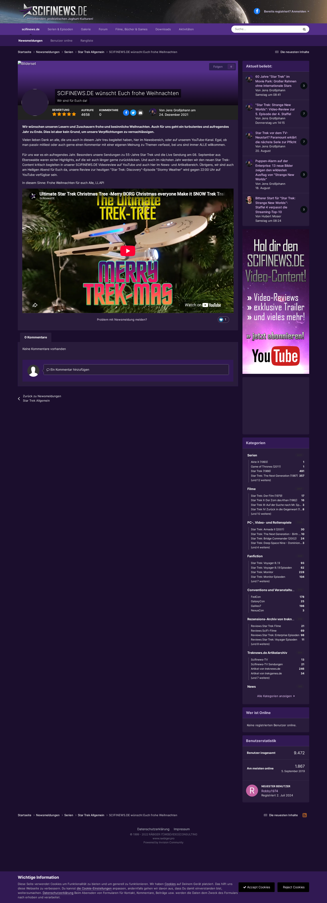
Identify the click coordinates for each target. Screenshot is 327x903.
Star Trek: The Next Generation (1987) (277, 475)
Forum (103, 29)
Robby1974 (269, 791)
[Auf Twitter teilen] (133, 113)
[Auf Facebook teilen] (126, 113)
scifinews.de (31, 29)
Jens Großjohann (178, 110)
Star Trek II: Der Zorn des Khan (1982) (277, 500)
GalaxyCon (277, 601)
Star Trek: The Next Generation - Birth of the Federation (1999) (279, 534)
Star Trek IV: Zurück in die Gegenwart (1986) (278, 509)
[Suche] (304, 29)
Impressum (182, 829)
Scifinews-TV (277, 659)
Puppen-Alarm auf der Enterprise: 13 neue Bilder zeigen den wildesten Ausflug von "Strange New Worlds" (274, 170)
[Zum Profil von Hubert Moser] (249, 200)
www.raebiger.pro (163, 838)
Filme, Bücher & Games (131, 29)
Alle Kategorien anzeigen (275, 696)
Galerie (86, 29)
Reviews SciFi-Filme (277, 630)
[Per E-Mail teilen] (140, 113)
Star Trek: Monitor (277, 572)
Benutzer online (61, 40)
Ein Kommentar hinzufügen (69, 369)
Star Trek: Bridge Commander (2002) (277, 538)
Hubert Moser (271, 216)
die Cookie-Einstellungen (94, 888)
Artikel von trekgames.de (277, 673)
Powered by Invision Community (163, 842)
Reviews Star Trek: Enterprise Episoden (277, 635)
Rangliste (87, 40)
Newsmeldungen (30, 40)
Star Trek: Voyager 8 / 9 (277, 563)
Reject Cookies (293, 887)
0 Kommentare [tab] (35, 337)
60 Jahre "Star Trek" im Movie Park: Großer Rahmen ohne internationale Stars (275, 81)
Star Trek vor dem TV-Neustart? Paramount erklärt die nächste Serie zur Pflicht (276, 137)
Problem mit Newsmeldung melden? (122, 319)
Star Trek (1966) (277, 471)
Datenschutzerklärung (153, 829)
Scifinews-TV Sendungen (277, 664)
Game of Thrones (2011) (277, 466)
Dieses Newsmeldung (279, 29)
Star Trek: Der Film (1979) (277, 495)
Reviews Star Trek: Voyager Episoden (277, 639)
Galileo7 (277, 606)
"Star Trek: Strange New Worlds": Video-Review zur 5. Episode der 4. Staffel (275, 109)
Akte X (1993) (277, 462)
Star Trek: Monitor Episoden (277, 576)
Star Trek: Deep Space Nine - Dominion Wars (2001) (279, 543)
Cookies (170, 884)
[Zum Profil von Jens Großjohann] (153, 112)
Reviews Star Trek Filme (277, 626)
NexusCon (277, 610)
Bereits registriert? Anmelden (285, 11)
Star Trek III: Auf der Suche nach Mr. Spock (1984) (279, 504)
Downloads (163, 29)
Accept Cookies (258, 887)
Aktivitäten (186, 29)
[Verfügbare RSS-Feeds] (304, 815)
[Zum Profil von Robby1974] (252, 791)
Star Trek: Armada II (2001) (277, 529)
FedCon (277, 596)
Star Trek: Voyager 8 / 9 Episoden (277, 567)
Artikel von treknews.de (277, 668)
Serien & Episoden (60, 29)
